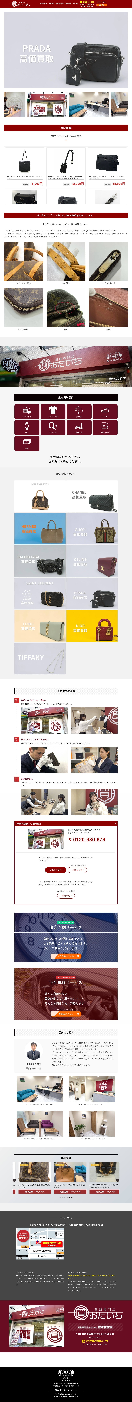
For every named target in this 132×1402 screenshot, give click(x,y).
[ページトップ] (127, 1397)
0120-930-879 (89, 839)
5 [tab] (69, 1197)
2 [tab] (62, 1197)
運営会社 (58, 1390)
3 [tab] (64, 1197)
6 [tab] (71, 1197)
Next (117, 1180)
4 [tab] (67, 1197)
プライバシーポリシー (69, 1390)
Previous (14, 1180)
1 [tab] (60, 1197)
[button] (3, 366)
